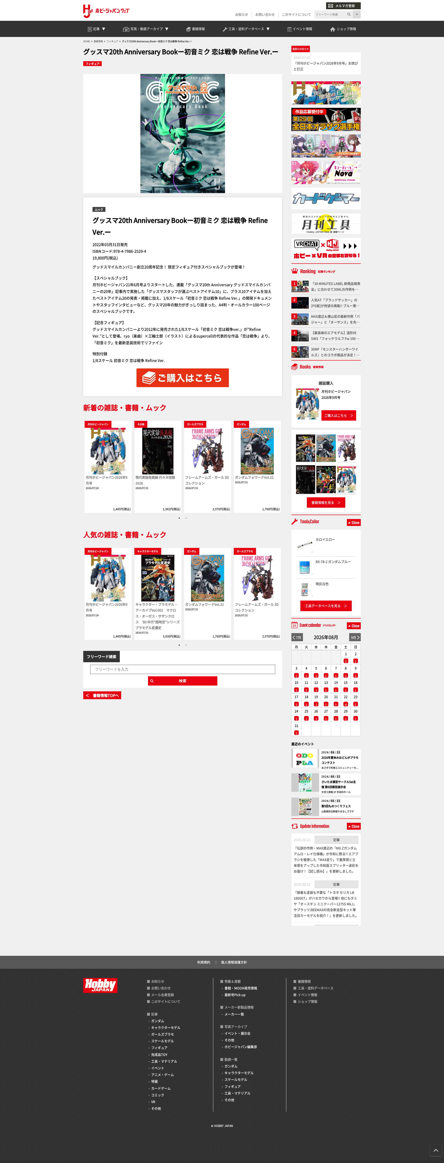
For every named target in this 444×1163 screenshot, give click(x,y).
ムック (99, 209)
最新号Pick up (235, 994)
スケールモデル (162, 1041)
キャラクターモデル (165, 1027)
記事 (336, 839)
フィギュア (92, 64)
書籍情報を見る (322, 502)
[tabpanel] (108, 466)
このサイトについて (296, 14)
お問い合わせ (265, 14)
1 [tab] (179, 518)
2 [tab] (186, 518)
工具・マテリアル (164, 1061)
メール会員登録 (162, 994)
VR (153, 1101)
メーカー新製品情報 (239, 1007)
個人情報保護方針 (234, 962)
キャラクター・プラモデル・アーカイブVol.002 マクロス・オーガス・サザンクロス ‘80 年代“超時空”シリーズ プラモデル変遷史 (158, 616)
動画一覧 (231, 1059)
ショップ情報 (307, 1001)
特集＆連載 (233, 981)
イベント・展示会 (237, 1033)
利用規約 (203, 962)
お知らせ (241, 14)
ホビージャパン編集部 (241, 1046)
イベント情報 (307, 994)
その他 (156, 1108)
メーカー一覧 (234, 1014)
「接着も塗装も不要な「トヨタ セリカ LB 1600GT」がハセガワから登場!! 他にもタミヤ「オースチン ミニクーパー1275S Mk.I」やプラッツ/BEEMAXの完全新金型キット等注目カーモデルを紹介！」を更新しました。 (326, 904)
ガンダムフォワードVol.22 (254, 477)
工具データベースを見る (323, 605)
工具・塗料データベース (315, 988)
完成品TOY (159, 1054)
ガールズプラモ (162, 1034)
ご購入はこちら (335, 415)
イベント (157, 1068)
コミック (157, 1095)
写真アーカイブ (236, 1026)
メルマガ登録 (345, 5)
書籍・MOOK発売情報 (241, 988)
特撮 (154, 1081)
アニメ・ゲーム (162, 1074)
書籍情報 (304, 981)
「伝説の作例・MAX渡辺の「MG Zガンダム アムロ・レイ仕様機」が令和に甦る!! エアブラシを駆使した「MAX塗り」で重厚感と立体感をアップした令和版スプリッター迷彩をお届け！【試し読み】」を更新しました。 (326, 860)
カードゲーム (161, 1088)
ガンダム (157, 1020)
